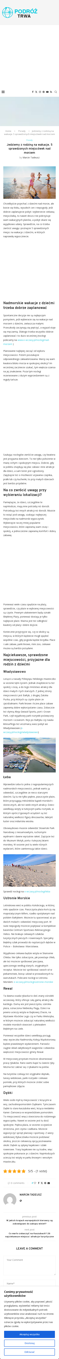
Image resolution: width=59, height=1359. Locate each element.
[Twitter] (36, 92)
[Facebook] (32, 92)
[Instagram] (40, 92)
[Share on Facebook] (38, 1183)
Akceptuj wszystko (30, 1334)
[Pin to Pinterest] (45, 1183)
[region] (29, 1322)
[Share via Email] (49, 1183)
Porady (22, 131)
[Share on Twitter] (42, 1183)
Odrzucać (29, 1351)
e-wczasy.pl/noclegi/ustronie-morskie (33, 981)
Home (8, 131)
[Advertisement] (29, 56)
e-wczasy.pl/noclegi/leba (37, 891)
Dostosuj (30, 1343)
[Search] (55, 92)
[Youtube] (47, 92)
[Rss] (51, 92)
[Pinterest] (44, 92)
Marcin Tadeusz (31, 157)
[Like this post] (35, 1183)
